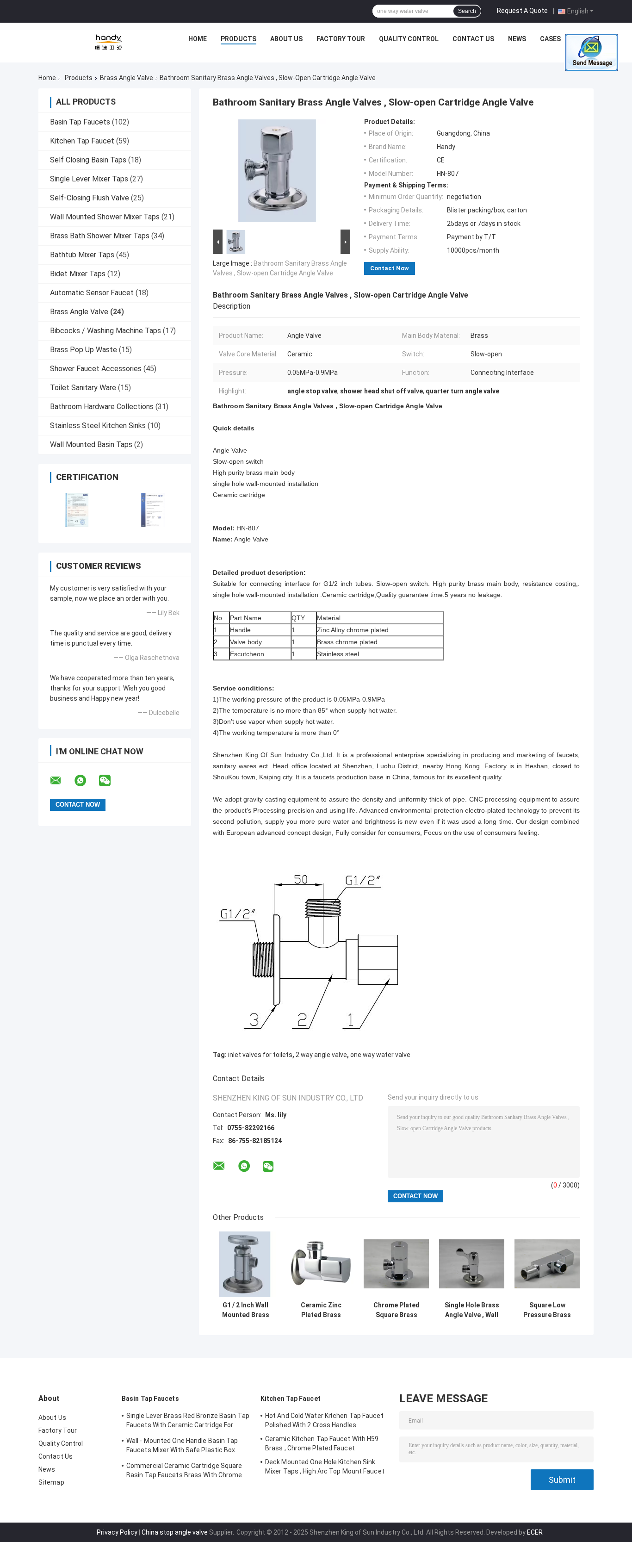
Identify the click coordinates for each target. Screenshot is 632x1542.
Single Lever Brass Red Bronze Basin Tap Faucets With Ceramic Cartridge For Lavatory (187, 1421)
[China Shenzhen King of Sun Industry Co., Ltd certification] (76, 510)
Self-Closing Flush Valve (89, 197)
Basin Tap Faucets (80, 122)
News (517, 39)
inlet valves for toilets (260, 1054)
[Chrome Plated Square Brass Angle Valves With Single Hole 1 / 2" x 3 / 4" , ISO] (396, 1264)
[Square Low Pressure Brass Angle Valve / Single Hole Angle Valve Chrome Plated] (547, 1264)
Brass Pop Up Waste (83, 349)
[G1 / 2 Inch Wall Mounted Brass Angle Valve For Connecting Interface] (245, 1264)
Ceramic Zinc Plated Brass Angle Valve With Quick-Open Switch (321, 1310)
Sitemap (51, 1482)
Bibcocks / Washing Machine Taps (105, 330)
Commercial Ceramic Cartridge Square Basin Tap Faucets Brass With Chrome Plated (184, 1471)
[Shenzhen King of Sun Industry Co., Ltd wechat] (110, 781)
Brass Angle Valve (126, 77)
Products (238, 39)
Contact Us (473, 39)
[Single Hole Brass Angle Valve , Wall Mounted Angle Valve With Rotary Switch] (471, 1264)
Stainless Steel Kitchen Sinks (98, 425)
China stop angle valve (175, 1532)
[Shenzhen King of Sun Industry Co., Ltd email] (61, 781)
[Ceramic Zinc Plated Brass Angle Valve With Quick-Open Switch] (320, 1264)
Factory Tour (340, 39)
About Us (286, 39)
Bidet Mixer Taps (77, 273)
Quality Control (409, 39)
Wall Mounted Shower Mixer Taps (105, 216)
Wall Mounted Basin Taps (91, 444)
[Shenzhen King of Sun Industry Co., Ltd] (108, 41)
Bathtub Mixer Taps (82, 254)
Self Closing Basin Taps (88, 159)
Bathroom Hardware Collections (102, 406)
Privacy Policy (117, 1532)
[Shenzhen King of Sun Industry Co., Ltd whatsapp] (86, 781)
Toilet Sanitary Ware (83, 387)
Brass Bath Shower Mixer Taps (99, 235)
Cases (550, 39)
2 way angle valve (321, 1054)
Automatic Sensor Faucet (92, 292)
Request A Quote (522, 10)
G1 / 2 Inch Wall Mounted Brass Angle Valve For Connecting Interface (245, 1310)
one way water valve (380, 1054)
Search (467, 11)
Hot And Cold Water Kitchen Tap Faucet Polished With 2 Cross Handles (324, 1420)
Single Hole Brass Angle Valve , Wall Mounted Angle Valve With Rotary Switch (472, 1310)
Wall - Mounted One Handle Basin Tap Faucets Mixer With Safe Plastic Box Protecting (182, 1446)
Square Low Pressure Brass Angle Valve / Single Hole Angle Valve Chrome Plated (547, 1310)
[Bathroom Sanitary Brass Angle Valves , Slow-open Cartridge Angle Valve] (277, 172)
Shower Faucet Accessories (96, 368)
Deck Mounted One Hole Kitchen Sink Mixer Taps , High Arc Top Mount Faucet (324, 1466)
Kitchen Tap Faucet (82, 141)
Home (197, 39)
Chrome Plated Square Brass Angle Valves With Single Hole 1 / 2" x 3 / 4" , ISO (396, 1310)
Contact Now (389, 268)
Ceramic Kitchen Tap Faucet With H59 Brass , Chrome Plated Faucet (322, 1443)
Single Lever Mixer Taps (89, 178)
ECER (535, 1532)
